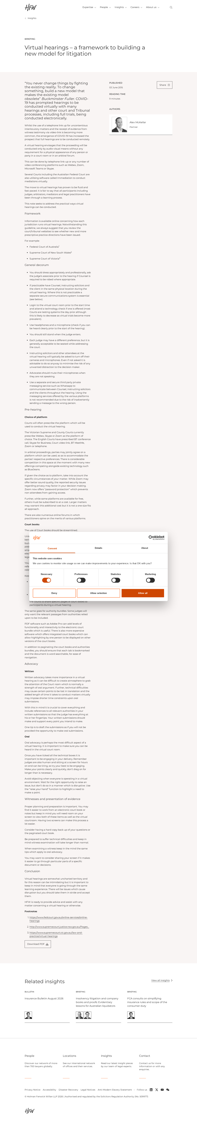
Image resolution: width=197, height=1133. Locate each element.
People (104, 7)
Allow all (142, 593)
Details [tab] (98, 548)
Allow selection (98, 593)
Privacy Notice (32, 1089)
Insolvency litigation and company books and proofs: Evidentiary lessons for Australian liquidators (97, 1002)
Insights (119, 7)
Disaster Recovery (68, 1089)
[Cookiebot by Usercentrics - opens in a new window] (150, 537)
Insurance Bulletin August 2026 (44, 998)
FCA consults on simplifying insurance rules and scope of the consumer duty (147, 1002)
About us (151, 7)
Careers (135, 7)
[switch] (81, 580)
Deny (54, 593)
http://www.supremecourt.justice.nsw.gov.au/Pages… (59, 926)
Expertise (87, 7)
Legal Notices (88, 1089)
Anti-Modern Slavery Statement (115, 1089)
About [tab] (144, 548)
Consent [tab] (52, 548)
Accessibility (49, 1089)
